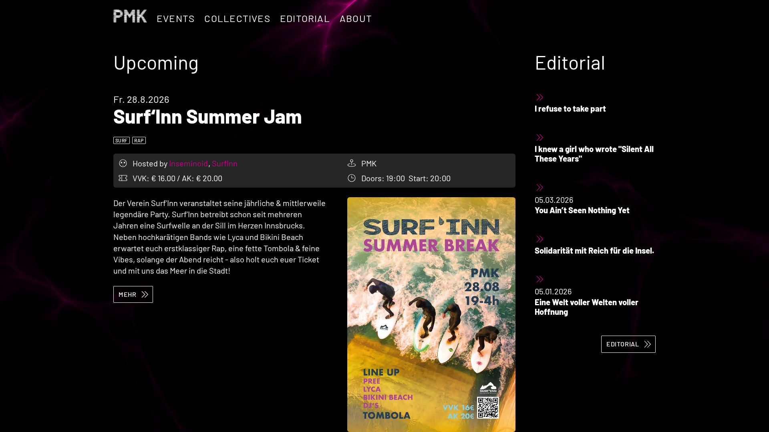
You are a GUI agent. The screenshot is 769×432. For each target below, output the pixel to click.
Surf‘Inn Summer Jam (207, 116)
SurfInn (225, 163)
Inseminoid (189, 163)
